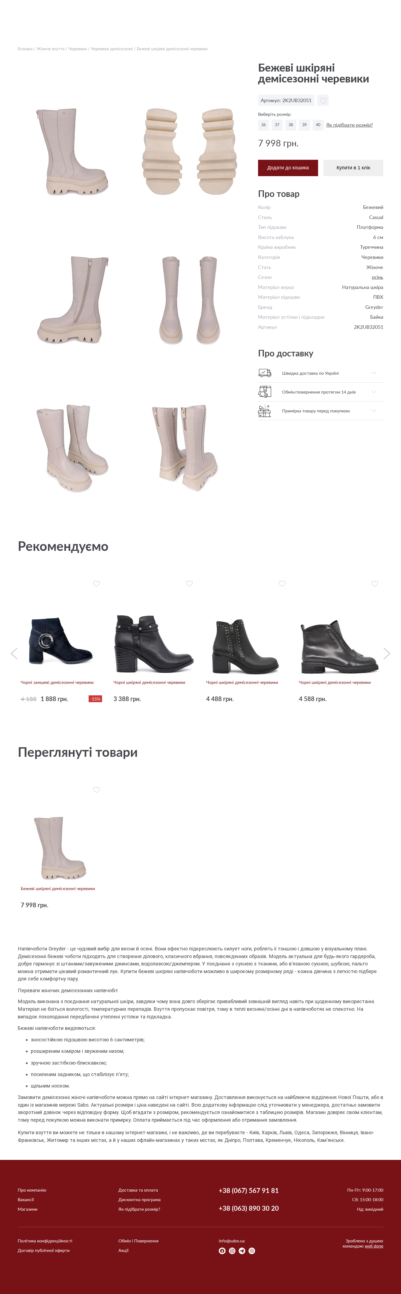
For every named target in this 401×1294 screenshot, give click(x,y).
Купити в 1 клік (353, 167)
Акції (123, 1250)
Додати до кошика (288, 167)
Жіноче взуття (50, 48)
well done (374, 1245)
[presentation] (14, 654)
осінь (377, 277)
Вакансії (26, 1199)
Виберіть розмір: (274, 114)
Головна (25, 48)
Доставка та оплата (138, 1189)
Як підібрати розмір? (349, 125)
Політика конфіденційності (45, 1240)
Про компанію (32, 1189)
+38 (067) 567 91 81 (249, 1190)
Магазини (27, 1209)
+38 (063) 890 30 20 (249, 1208)
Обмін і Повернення (138, 1240)
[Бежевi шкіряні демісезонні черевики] (74, 132)
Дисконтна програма (139, 1199)
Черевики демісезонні (112, 48)
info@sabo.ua (232, 1240)
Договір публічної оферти (44, 1250)
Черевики (78, 48)
